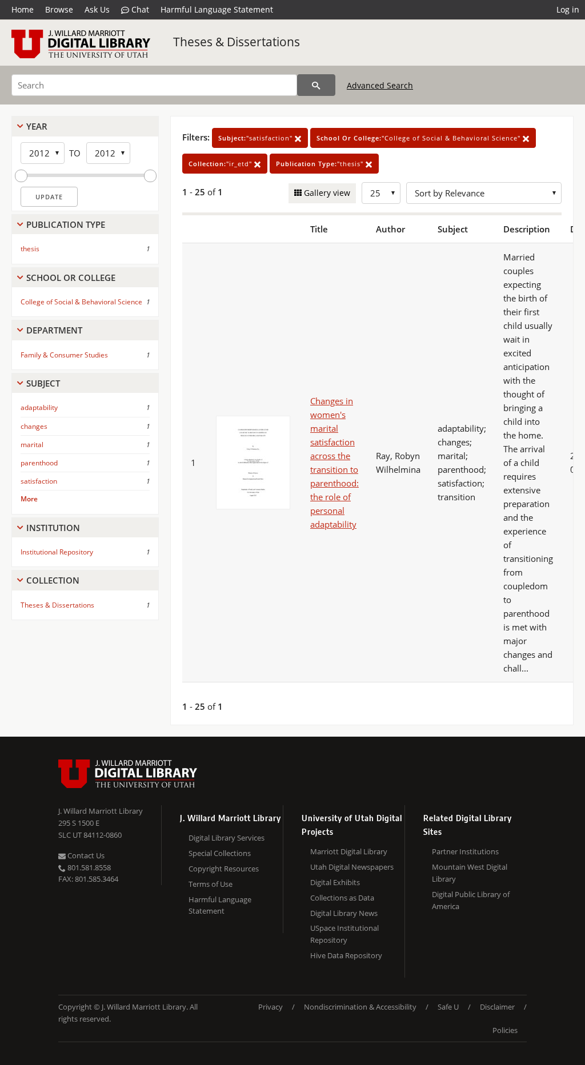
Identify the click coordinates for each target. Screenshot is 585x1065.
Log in (567, 9)
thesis (30, 249)
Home (22, 9)
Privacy (270, 1007)
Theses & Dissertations (236, 42)
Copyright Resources (224, 868)
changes (34, 426)
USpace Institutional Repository (344, 934)
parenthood (39, 463)
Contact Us (85, 855)
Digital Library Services (227, 838)
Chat (139, 9)
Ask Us (97, 9)
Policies (505, 1030)
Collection (52, 580)
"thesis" (321, 163)
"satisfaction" (256, 138)
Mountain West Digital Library (469, 873)
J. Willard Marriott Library (100, 811)
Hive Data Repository (346, 955)
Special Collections (220, 853)
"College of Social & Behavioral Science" (419, 138)
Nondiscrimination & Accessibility (360, 1007)
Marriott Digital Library (348, 851)
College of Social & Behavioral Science (81, 302)
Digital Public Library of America (471, 900)
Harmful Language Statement (217, 9)
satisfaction (39, 481)
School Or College (70, 277)
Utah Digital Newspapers (352, 867)
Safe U (448, 1007)
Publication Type (65, 224)
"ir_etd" (221, 163)
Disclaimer (497, 1007)
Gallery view (326, 192)
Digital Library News (344, 913)
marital (32, 444)
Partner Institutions (465, 851)
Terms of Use (211, 884)
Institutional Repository (57, 552)
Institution (53, 527)
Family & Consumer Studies (64, 355)
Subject (43, 383)
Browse (59, 9)
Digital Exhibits (335, 882)
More (29, 499)
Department (54, 330)
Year (36, 126)
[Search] (316, 85)
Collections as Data (342, 898)
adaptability (39, 407)
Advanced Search (380, 85)
